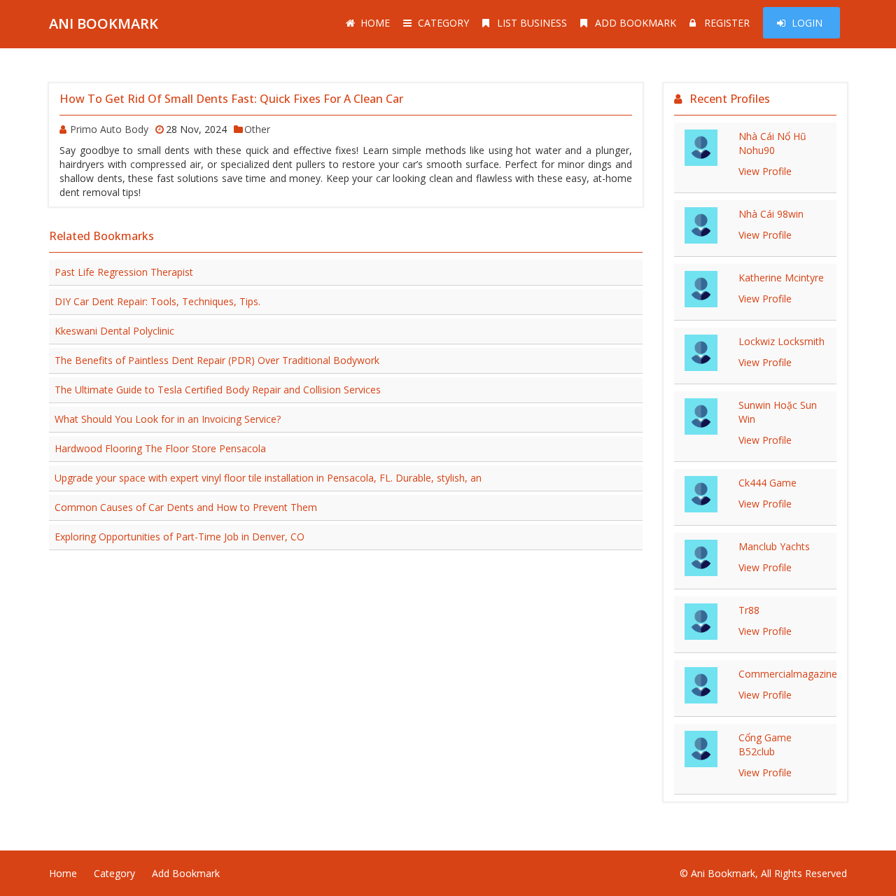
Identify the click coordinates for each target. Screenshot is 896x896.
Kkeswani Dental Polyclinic (114, 330)
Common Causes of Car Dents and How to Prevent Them (186, 507)
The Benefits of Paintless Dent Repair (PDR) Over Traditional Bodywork (217, 360)
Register (727, 22)
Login (807, 22)
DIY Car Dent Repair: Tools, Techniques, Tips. (157, 301)
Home (375, 22)
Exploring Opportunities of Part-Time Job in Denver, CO (179, 536)
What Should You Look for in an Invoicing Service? (168, 419)
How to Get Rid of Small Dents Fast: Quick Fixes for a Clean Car (231, 98)
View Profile (765, 171)
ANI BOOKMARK (103, 23)
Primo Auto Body (109, 129)
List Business (532, 22)
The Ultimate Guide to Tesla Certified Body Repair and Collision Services (218, 389)
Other (257, 129)
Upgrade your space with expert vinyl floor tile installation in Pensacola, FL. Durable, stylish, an (268, 477)
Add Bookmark (635, 22)
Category (443, 22)
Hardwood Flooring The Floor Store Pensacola (160, 448)
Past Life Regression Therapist (124, 272)
